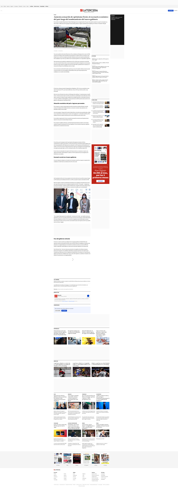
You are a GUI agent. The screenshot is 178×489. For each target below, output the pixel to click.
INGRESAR (175, 10)
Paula (97, 423)
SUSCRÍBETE (100, 181)
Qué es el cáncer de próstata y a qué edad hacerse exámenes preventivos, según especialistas (101, 333)
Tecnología (16, 6)
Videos (27, 6)
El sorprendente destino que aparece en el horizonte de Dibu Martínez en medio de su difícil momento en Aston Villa (102, 418)
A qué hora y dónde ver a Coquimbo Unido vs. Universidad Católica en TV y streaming (81, 364)
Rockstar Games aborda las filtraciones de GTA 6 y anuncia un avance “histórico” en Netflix (59, 440)
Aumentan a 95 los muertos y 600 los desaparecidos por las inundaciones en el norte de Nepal (88, 440)
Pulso (55, 14)
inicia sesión (57, 310)
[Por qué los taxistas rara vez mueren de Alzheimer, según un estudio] (74, 340)
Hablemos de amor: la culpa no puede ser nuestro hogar (101, 444)
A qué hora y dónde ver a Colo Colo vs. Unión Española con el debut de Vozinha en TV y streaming (62, 364)
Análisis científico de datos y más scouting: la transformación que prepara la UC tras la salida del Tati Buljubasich (102, 398)
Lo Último (31, 6)
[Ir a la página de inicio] (89, 10)
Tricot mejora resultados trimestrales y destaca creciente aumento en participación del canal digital (73, 398)
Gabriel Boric (71, 289)
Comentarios (61, 50)
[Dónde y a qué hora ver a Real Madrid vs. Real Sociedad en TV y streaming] (100, 372)
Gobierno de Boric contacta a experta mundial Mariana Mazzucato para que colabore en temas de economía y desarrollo (72, 282)
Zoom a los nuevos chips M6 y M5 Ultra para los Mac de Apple (100, 59)
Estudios (62, 289)
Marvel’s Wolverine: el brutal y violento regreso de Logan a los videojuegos (88, 332)
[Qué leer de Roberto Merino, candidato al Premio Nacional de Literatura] (102, 433)
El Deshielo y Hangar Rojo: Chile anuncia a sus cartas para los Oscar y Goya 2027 (74, 444)
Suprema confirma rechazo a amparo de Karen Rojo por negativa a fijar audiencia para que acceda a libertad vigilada (100, 81)
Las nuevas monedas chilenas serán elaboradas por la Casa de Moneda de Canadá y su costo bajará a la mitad (98, 102)
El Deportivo (20, 6)
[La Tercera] (58, 463)
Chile (55, 394)
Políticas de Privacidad (71, 301)
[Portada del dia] (100, 163)
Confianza (59, 289)
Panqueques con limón (100, 438)
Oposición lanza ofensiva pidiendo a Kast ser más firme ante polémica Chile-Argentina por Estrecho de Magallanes (100, 67)
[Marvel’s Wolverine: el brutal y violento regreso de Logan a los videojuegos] (88, 340)
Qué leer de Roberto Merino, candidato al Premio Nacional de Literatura (100, 63)
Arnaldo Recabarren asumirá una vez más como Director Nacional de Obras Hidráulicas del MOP (74, 418)
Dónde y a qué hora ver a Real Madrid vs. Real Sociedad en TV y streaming (100, 364)
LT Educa (46, 6)
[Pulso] (67, 463)
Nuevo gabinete (66, 289)
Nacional (8, 6)
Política (5, 6)
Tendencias (84, 394)
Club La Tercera (36, 6)
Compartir (56, 50)
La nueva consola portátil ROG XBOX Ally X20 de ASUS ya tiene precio (60, 444)
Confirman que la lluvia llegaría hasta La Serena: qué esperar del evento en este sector (88, 412)
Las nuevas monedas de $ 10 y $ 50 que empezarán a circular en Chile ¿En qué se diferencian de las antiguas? (98, 121)
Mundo (24, 6)
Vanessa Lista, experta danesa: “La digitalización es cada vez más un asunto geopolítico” (88, 426)
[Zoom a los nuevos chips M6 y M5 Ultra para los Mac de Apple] (60, 433)
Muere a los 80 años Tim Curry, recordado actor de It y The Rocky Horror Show (74, 440)
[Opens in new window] (77, 463)
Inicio (2, 6)
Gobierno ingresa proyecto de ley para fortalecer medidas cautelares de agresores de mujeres (100, 77)
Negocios (11, 6)
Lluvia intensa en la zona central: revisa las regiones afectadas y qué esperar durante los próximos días (60, 332)
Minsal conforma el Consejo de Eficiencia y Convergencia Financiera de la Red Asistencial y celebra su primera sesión (100, 72)
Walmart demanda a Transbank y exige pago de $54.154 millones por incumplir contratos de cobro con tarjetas (98, 107)
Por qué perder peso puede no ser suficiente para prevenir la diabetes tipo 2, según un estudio (88, 418)
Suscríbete (64, 310)
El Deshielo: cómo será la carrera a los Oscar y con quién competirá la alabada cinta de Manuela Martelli (74, 426)
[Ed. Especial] (86, 463)
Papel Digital (42, 6)
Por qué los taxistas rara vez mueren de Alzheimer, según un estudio (74, 332)
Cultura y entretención (72, 423)
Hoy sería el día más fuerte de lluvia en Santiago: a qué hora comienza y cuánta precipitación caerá (88, 397)
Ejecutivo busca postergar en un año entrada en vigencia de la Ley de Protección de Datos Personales (98, 116)
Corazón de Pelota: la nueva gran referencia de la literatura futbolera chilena (102, 412)
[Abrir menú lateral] (1, 10)
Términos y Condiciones (65, 301)
